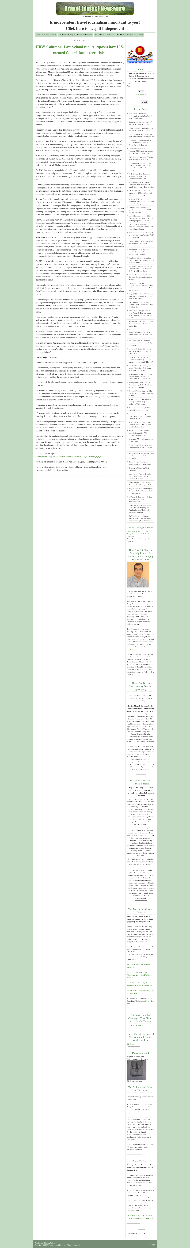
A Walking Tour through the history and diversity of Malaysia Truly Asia (140, 401)
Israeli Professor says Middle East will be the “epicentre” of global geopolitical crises (141, 218)
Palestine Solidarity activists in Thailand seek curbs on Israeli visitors (141, 447)
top (153, 1245)
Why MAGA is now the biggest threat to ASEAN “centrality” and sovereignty (141, 490)
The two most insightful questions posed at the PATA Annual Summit (140, 209)
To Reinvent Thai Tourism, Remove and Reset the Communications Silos (139, 176)
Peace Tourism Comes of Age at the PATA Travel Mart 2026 (141, 129)
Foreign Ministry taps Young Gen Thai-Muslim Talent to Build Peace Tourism (140, 251)
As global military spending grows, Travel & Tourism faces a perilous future (141, 260)
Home (38, 35)
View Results (141, 94)
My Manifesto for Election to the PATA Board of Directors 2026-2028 (140, 351)
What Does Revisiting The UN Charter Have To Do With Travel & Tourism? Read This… (141, 268)
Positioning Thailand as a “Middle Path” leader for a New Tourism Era (141, 304)
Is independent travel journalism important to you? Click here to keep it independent (95, 25)
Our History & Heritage (66, 35)
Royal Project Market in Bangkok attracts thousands (140, 463)
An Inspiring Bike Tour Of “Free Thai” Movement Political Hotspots (141, 455)
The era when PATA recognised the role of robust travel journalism (141, 243)
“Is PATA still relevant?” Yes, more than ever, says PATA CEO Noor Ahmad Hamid (141, 226)
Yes (130, 84)
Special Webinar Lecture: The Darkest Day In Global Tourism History (141, 393)
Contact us (110, 35)
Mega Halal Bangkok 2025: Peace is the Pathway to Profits (141, 483)
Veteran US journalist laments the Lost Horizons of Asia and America (140, 277)
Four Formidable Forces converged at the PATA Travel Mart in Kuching (140, 115)
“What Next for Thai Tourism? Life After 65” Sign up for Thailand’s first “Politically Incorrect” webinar (140, 508)
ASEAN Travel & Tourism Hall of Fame (129, 35)
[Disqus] (80, 511)
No (130, 86)
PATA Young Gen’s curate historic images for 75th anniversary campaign (139, 432)
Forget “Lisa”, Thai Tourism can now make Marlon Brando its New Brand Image (141, 296)
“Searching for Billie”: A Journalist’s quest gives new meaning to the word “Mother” (141, 359)
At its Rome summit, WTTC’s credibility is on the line (140, 409)
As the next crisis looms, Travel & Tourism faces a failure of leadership (141, 323)
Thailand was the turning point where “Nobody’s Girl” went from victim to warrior (141, 368)
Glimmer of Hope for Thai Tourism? (139, 469)
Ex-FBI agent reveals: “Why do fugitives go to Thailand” (141, 158)
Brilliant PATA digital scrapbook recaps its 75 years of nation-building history (141, 201)
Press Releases (99, 35)
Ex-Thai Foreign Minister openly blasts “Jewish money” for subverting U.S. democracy (141, 518)
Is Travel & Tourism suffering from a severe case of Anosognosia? (140, 499)
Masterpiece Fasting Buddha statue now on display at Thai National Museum (140, 476)
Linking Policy (49, 1243)
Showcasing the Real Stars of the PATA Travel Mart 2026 (140, 123)
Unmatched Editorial (48, 35)
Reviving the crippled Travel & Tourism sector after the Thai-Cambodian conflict (141, 424)
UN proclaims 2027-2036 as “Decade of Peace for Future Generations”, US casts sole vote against (141, 166)
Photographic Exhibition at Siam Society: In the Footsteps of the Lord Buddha (141, 384)
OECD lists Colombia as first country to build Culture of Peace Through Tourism (140, 142)
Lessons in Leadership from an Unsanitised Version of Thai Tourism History (141, 416)
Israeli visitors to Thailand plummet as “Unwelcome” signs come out (141, 342)
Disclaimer (39, 1243)
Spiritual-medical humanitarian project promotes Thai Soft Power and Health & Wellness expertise (141, 333)
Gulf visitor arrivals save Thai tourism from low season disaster (141, 135)
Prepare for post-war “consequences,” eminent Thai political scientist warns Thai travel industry (141, 286)
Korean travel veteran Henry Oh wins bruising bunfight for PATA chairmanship (141, 235)
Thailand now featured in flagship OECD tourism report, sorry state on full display (141, 150)
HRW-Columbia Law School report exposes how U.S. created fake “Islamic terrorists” (80, 49)
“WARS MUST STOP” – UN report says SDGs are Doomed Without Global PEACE (140, 192)
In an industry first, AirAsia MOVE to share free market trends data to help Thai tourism (141, 184)
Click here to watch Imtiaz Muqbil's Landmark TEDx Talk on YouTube (140, 533)
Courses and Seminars (84, 35)
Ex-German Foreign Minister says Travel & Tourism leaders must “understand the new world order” (141, 314)
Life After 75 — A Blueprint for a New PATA (141, 440)
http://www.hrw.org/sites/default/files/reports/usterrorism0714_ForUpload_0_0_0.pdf (70, 456)
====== (80, 57)
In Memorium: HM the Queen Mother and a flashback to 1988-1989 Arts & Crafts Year (140, 376)
